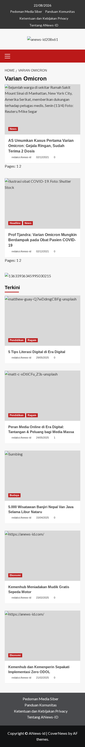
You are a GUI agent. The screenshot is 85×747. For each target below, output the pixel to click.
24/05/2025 (42, 437)
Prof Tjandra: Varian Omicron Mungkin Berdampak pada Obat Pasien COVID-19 (42, 240)
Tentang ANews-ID (43, 25)
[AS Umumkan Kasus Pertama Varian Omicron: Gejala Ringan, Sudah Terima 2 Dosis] (42, 109)
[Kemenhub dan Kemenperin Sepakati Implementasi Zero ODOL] (42, 636)
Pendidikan (17, 340)
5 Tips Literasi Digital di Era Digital (36, 352)
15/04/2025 (42, 517)
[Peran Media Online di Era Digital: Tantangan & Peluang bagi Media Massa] (42, 396)
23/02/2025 (42, 597)
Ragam (32, 340)
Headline (15, 223)
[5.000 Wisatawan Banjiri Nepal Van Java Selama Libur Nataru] (42, 476)
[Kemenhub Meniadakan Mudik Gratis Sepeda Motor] (42, 556)
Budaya (14, 495)
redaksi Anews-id (21, 157)
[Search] (77, 55)
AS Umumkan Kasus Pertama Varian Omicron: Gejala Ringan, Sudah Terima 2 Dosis (41, 146)
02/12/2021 (42, 157)
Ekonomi (15, 575)
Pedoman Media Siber (26, 11)
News (13, 128)
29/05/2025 (42, 357)
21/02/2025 (42, 677)
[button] (9, 55)
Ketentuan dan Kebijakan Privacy (43, 18)
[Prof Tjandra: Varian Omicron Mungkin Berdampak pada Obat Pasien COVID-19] (42, 203)
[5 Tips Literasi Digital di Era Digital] (42, 320)
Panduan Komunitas (60, 11)
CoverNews (57, 733)
